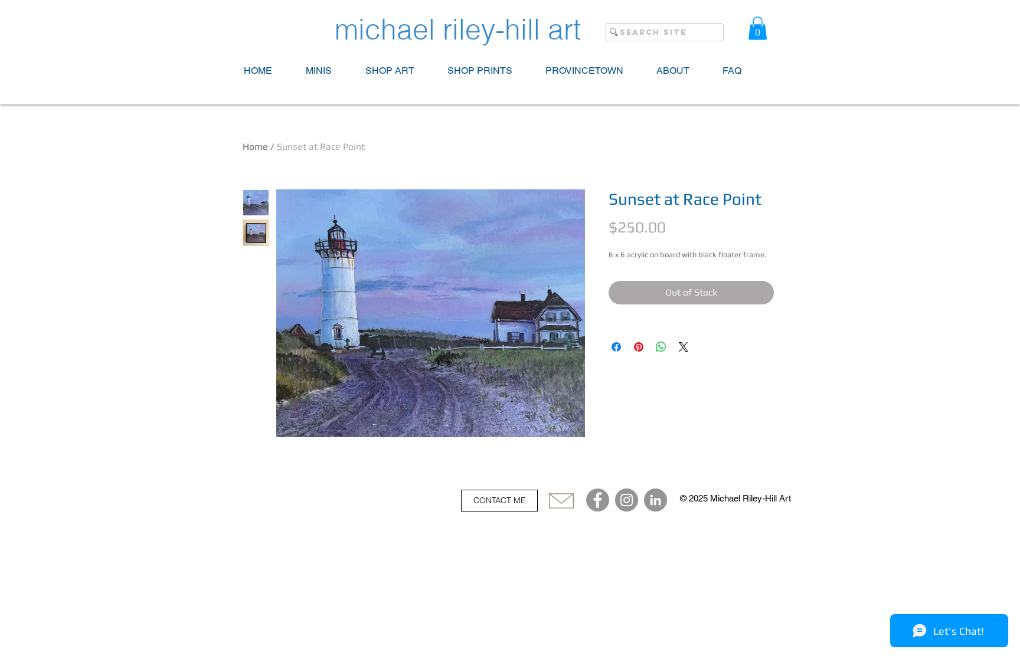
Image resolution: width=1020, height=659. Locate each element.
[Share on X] (683, 347)
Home (255, 146)
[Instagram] (626, 500)
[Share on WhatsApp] (661, 347)
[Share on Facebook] (616, 347)
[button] (757, 28)
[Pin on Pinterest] (639, 347)
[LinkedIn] (655, 500)
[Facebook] (597, 500)
